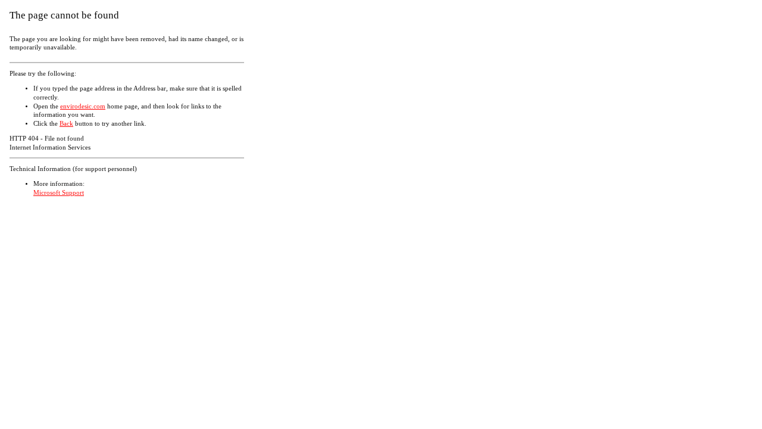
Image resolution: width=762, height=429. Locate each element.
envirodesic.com (82, 106)
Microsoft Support (58, 192)
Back (66, 123)
